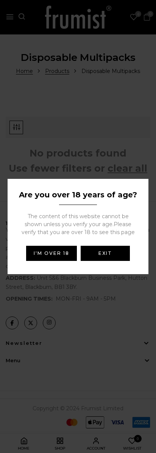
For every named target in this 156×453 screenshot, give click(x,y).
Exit (105, 253)
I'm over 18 (51, 253)
